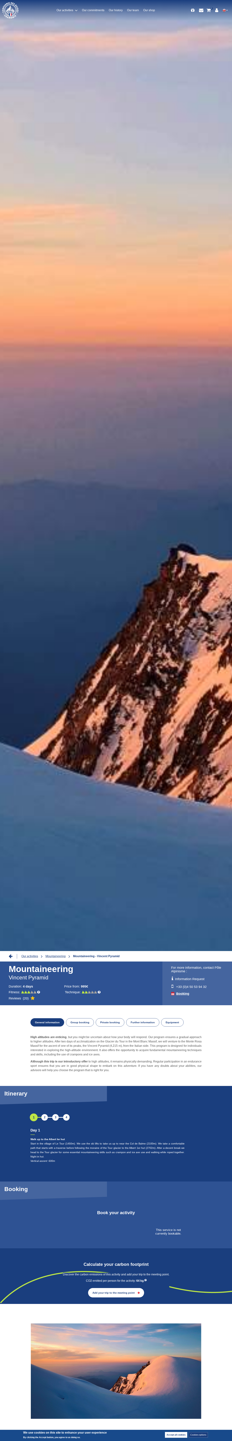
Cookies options (198, 1435)
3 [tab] (55, 1117)
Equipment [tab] (172, 1022)
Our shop (149, 10)
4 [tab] (66, 1117)
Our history (116, 10)
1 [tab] (34, 1117)
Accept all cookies (176, 1435)
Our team (133, 10)
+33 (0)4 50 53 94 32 (191, 987)
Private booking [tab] (110, 1022)
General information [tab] (47, 1022)
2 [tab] (44, 1117)
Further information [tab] (143, 1022)
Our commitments (93, 10)
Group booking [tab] (80, 1022)
